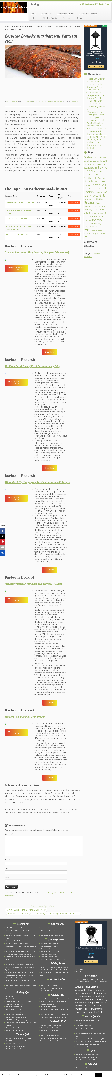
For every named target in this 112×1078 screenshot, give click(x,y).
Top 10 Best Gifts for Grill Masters (15, 1004)
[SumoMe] (2, 553)
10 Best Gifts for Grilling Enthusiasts (16, 1014)
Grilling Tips (91, 209)
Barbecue (90, 157)
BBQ (99, 157)
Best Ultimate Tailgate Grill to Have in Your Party (54, 1014)
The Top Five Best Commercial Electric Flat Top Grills (56, 933)
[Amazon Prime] (96, 58)
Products (14, 101)
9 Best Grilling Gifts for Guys (13, 1012)
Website (7, 878)
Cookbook (41, 101)
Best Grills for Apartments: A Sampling (86, 1057)
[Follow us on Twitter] (39, 4)
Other (80, 18)
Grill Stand (100, 210)
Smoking (97, 223)
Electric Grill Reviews (91, 189)
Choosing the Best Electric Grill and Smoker (18, 930)
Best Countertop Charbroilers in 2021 (51, 1025)
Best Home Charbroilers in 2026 (49, 1030)
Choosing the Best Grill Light (49, 956)
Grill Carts (92, 199)
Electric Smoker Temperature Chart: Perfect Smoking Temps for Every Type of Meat (96, 98)
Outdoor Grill (95, 213)
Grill (102, 195)
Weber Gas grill (91, 233)
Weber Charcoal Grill (99, 230)
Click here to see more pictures (16, 268)
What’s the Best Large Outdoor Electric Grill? (18, 954)
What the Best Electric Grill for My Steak (17, 943)
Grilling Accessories (88, 14)
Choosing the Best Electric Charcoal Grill (17, 933)
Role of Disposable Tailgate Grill (49, 1006)
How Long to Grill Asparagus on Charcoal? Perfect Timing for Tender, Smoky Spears (96, 112)
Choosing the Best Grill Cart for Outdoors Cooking (54, 959)
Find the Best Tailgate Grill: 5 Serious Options (53, 1017)
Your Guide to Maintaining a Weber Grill (26, 910)
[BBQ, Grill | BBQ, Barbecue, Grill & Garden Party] (13, 7)
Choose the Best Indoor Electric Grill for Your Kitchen (20, 975)
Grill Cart (86, 199)
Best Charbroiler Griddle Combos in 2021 (52, 1033)
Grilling (89, 202)
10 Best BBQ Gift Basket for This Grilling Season (19, 1001)
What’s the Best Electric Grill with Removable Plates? (20, 951)
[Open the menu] (107, 10)
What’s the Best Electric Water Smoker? (52, 988)
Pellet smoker (88, 220)
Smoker (88, 223)
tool (99, 226)
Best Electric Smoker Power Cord (50, 946)
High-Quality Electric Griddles (84, 1028)
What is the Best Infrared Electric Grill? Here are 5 (20, 964)
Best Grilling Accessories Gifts (14, 1006)
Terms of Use (79, 969)
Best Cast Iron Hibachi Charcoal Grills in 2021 (18, 1038)
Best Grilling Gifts (10, 999)
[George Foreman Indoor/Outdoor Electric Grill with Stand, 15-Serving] (96, 39)
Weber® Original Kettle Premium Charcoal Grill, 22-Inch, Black (91, 949)
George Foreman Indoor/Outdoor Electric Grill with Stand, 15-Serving (95, 53)
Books (34, 14)
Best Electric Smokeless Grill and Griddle (87, 1020)
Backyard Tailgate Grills (47, 1004)
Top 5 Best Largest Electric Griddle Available (88, 1047)
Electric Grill (98, 185)
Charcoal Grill (91, 174)
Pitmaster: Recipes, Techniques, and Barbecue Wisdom (33, 583)
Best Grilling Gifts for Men (13, 1028)
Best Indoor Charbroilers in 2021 (50, 1028)
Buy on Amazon (96, 66)
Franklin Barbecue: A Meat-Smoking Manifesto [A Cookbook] (37, 252)
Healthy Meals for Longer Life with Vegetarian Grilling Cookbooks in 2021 (43, 913)
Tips (96, 227)
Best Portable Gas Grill (82, 1068)
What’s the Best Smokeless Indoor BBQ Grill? (88, 1054)
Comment (9, 834)
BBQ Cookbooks (27, 101)
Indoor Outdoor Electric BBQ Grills (15, 928)
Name (7, 860)
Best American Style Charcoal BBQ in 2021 (17, 1046)
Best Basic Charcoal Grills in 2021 (15, 1043)
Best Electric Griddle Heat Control (50, 943)
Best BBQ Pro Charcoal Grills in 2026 (16, 1041)
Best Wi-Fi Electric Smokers (49, 985)
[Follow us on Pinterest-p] (32, 4)
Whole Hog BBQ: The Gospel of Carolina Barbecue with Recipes (37, 482)
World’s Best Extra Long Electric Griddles (87, 1044)
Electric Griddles (51, 18)
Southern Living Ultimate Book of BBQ (18, 234)
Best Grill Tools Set (46, 949)
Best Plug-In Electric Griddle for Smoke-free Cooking (91, 1023)
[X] (2, 536)
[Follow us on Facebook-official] (35, 4)
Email (7, 869)
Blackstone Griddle (66, 14)
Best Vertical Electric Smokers (49, 991)
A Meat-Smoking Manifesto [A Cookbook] (19, 202)
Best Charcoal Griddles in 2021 (14, 1049)
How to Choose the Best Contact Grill (86, 1060)
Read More (106, 1075)
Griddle (94, 195)
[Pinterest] (2, 542)
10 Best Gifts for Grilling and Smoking (16, 1020)
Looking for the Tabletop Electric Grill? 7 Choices (19, 962)
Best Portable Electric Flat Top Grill (50, 930)
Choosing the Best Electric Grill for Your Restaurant (20, 978)
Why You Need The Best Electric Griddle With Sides (90, 1031)
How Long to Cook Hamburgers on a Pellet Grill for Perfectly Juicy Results (96, 142)
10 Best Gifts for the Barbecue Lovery (16, 1017)
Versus (88, 230)
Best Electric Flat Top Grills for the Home (52, 935)
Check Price (49, 352)
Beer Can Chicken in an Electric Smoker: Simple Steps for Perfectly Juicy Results (96, 84)
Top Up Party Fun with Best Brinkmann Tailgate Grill (55, 999)
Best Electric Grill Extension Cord (50, 951)
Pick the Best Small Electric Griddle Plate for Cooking (91, 1041)
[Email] (2, 547)
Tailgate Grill (89, 226)
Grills (35, 18)
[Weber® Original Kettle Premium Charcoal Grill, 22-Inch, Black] (91, 935)
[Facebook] (2, 531)
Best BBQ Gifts (10, 996)
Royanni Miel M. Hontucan (55, 101)
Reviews (97, 219)
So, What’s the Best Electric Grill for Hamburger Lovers (21, 941)
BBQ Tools (92, 164)
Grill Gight (99, 199)
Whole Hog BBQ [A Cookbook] (16, 218)
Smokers (67, 18)
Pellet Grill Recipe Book (98, 216)
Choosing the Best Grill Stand (49, 954)
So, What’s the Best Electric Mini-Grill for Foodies (19, 972)
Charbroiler (96, 171)
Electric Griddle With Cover (83, 1025)
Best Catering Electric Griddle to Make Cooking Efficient (91, 1039)
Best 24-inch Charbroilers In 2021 (50, 1035)
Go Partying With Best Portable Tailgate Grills (53, 1001)
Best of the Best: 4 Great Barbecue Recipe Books (54, 970)
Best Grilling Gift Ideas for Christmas (16, 1030)
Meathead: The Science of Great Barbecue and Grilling (32, 366)
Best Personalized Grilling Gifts (14, 1009)
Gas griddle (97, 192)
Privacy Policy (80, 971)
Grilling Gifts (46, 14)
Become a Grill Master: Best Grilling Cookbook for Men (56, 967)
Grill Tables (87, 213)
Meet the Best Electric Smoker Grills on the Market (55, 983)
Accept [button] (98, 1075)
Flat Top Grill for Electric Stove (49, 928)
